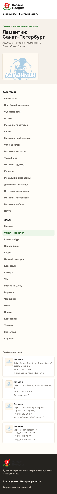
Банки (7, 131)
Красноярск (10, 318)
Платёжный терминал (16, 105)
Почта (7, 210)
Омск (7, 305)
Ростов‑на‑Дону (13, 285)
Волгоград (10, 332)
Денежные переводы (16, 184)
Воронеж (9, 292)
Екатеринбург (12, 239)
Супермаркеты (12, 111)
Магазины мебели (14, 204)
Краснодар (10, 265)
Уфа (6, 279)
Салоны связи (12, 144)
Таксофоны (10, 158)
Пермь (7, 312)
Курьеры (9, 171)
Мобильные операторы (17, 177)
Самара (8, 272)
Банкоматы (10, 98)
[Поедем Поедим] (28, 6)
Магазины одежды (14, 164)
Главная (6, 26)
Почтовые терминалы (16, 191)
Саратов (9, 338)
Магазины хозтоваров (16, 197)
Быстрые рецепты (28, 14)
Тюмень (8, 325)
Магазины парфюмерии (17, 138)
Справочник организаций (25, 26)
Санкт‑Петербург (14, 232)
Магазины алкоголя (15, 151)
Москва (8, 226)
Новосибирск (11, 246)
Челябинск (10, 298)
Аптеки (8, 118)
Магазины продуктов (16, 125)
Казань (8, 252)
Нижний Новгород (14, 259)
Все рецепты (9, 14)
